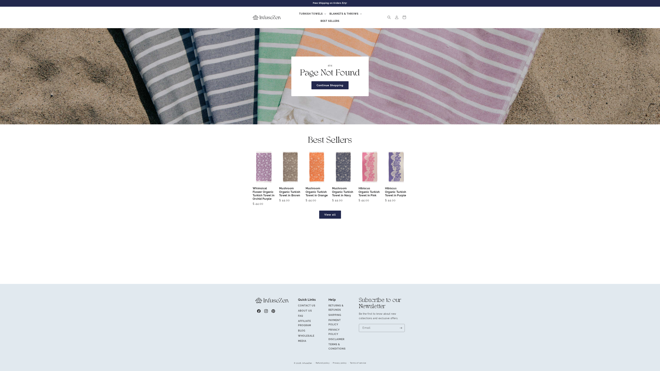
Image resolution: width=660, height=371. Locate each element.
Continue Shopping (330, 85)
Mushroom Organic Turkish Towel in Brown (289, 192)
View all (330, 214)
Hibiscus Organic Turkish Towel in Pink (369, 192)
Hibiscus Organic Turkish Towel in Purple (395, 192)
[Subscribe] (401, 328)
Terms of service (358, 363)
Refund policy (322, 363)
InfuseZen (307, 363)
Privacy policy (340, 363)
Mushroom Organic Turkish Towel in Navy (342, 192)
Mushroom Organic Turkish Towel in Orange (317, 192)
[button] (312, 13)
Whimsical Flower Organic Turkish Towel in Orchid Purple (264, 193)
